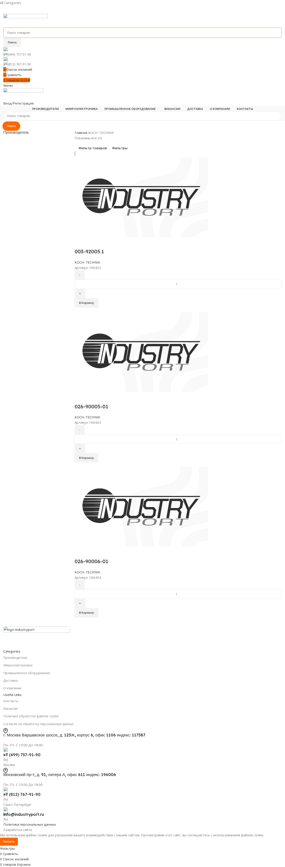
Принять (9, 841)
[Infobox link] (142, 423)
